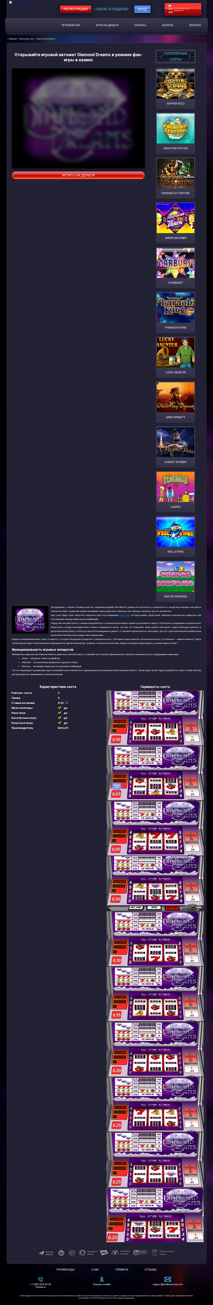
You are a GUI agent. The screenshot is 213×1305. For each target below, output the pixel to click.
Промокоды (65, 1269)
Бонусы (167, 25)
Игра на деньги (107, 25)
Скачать (140, 25)
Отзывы (151, 1269)
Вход (142, 9)
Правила (121, 1269)
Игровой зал (71, 25)
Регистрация (76, 9)
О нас (95, 1269)
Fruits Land (124, 615)
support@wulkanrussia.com (168, 1284)
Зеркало (195, 25)
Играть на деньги (78, 175)
